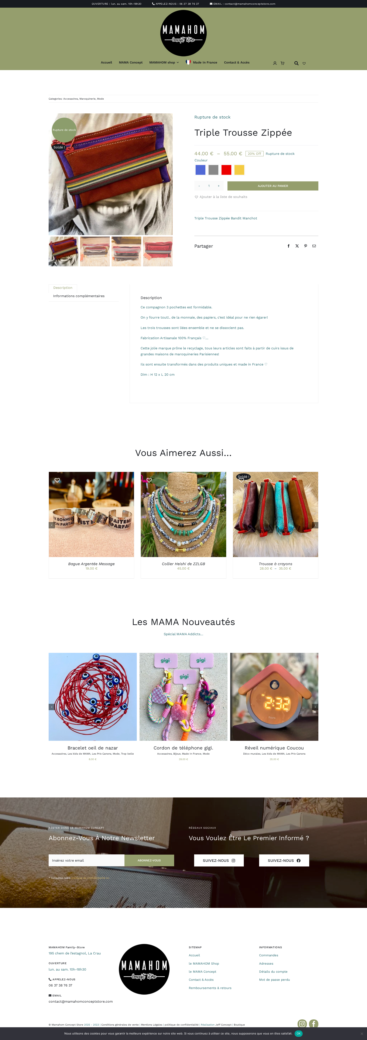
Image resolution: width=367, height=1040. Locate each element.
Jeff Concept (223, 1024)
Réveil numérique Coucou (274, 748)
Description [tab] (62, 288)
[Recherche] (296, 63)
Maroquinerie (87, 98)
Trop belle (127, 753)
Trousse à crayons (275, 564)
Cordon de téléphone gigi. (183, 748)
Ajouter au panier (273, 186)
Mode (100, 98)
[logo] (144, 945)
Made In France (191, 753)
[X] (297, 246)
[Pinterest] (305, 246)
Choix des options (81, 515)
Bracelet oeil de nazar (93, 748)
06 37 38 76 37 (189, 3)
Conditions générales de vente (120, 1024)
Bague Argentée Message (91, 564)
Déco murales (251, 753)
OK (299, 1033)
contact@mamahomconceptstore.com (250, 3)
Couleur (201, 160)
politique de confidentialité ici (90, 877)
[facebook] (313, 1024)
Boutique (239, 1024)
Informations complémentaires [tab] (78, 296)
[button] (200, 170)
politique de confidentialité (182, 1024)
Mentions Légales (151, 1024)
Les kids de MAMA (79, 753)
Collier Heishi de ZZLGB (183, 564)
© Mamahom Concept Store (66, 1024)
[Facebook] (288, 246)
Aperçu (111, 515)
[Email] (314, 246)
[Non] (362, 1034)
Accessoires (70, 98)
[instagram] (302, 1024)
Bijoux (177, 753)
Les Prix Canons (101, 753)
